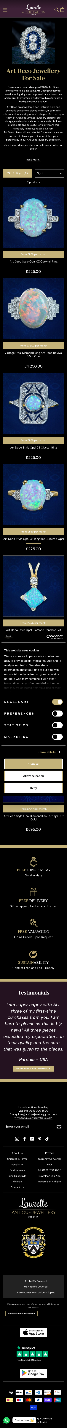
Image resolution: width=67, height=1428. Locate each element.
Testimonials (17, 1170)
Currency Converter (49, 1158)
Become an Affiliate (49, 1181)
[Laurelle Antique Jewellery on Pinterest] (40, 1139)
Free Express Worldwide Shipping (36, 1292)
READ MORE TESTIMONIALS (33, 1068)
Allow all (33, 763)
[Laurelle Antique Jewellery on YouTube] (32, 1139)
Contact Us (17, 1187)
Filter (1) (20, 173)
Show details (47, 752)
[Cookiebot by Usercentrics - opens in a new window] (47, 637)
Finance (17, 1181)
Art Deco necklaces (47, 132)
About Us (17, 1153)
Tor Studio (41, 1421)
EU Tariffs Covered (36, 1281)
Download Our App (49, 1176)
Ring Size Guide (17, 1176)
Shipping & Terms (17, 1158)
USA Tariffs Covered (35, 1286)
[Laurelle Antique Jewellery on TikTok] (47, 1139)
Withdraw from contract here (21, 1313)
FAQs (49, 1164)
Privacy (49, 1153)
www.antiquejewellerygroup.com (33, 1117)
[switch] (57, 713)
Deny (33, 787)
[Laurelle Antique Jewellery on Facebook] (25, 1139)
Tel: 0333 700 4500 (49, 1170)
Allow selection (33, 775)
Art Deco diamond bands (18, 132)
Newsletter (17, 1164)
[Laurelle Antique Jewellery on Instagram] (17, 1139)
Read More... (33, 159)
